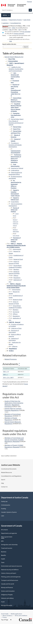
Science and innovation (8, 591)
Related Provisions (11, 359)
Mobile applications (16, 614)
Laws (2, 516)
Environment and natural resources (11, 566)
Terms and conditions (21, 615)
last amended (26, 31)
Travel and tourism (6, 548)
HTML (13, 28)
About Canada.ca (7, 615)
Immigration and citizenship (9, 544)
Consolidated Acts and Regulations (11, 476)
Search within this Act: (9, 44)
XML (10, 30)
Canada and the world (7, 584)
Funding (3, 508)
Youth (3, 602)
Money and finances (7, 587)
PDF (19, 30)
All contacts (4, 530)
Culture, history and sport (8, 573)
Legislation (5, 23)
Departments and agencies (9, 533)
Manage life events (6, 605)
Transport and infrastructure (9, 580)
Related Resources (6, 472)
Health (3, 559)
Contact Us (4, 487)
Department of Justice (15, 20)
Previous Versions (19, 33)
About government (6, 537)
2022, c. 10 (6, 371)
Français (29, 1)
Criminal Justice (5, 505)
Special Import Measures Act (14, 57)
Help (10, 41)
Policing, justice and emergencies (10, 577)
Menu (5, 15)
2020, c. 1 (5, 374)
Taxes (2, 562)
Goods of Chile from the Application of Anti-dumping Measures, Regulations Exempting (14, 403)
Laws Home (27, 20)
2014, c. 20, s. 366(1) (8, 377)
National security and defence (9, 569)
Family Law (4, 501)
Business (3, 552)
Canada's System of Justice (9, 512)
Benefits (3, 555)
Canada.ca (4, 20)
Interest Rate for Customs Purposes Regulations (13, 409)
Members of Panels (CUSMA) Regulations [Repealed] (14, 446)
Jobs (2, 541)
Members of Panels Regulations (11, 419)
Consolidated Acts (16, 23)
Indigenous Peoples (7, 594)
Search (3, 479)
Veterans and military (7, 598)
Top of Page (4, 620)
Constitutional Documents (8, 469)
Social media (4, 614)
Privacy (5, 617)
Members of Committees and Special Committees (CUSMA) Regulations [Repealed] (14, 439)
